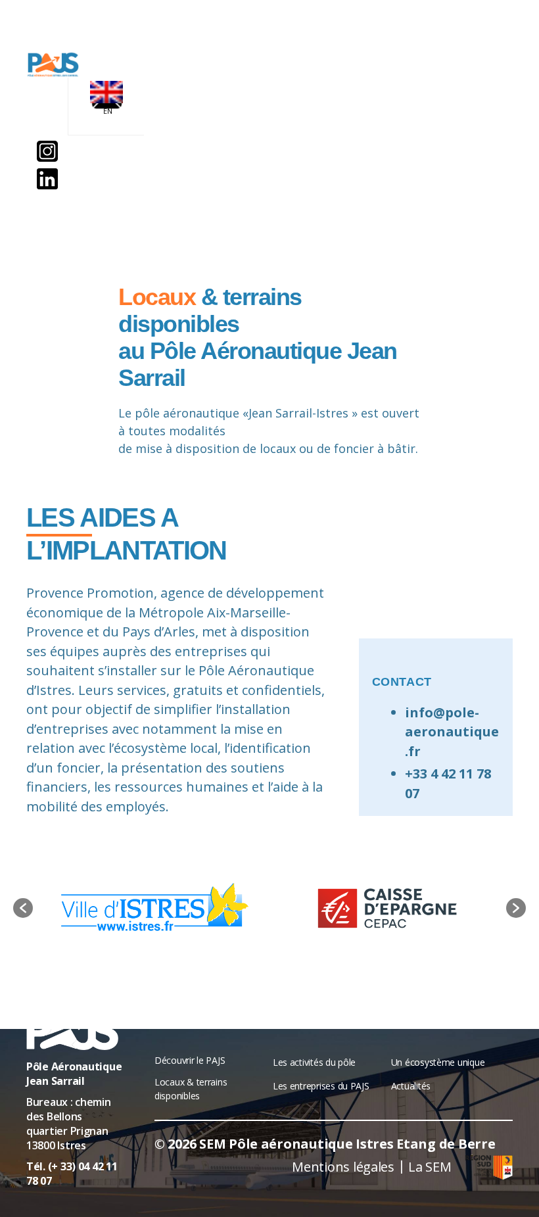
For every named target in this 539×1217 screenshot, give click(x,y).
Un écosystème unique (438, 1062)
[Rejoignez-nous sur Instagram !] (47, 151)
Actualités (411, 1086)
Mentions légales (343, 1167)
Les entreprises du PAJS (321, 1086)
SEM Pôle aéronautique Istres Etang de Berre (347, 1144)
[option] (151, 908)
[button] (23, 908)
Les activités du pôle (314, 1062)
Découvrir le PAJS (189, 1060)
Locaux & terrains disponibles (190, 1089)
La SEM (429, 1167)
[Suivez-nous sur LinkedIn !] (47, 178)
